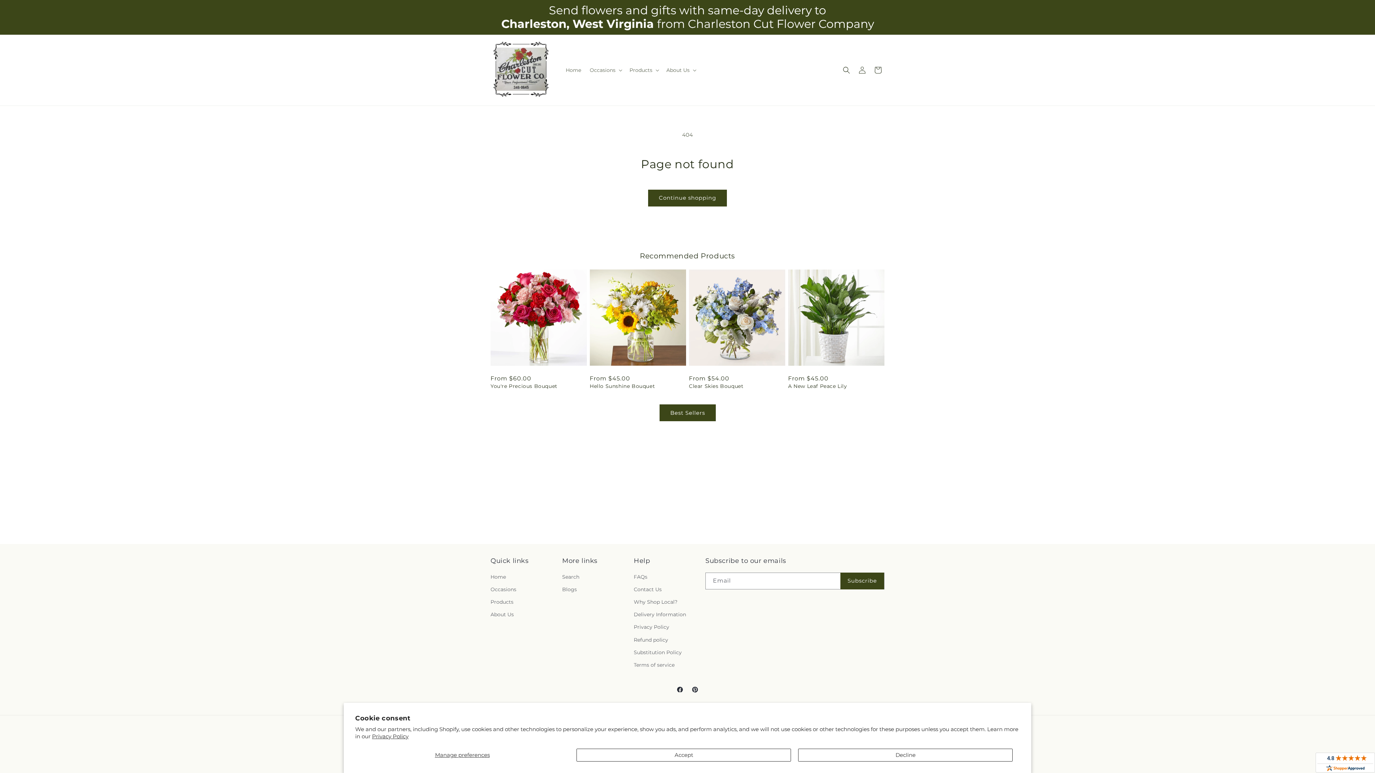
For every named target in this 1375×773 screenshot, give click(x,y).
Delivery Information (660, 614)
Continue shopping (687, 197)
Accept (684, 755)
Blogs (569, 589)
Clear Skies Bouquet (716, 386)
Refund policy (651, 640)
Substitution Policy (658, 652)
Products (502, 602)
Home (498, 577)
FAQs (640, 577)
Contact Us (648, 589)
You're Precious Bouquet (524, 386)
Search (570, 577)
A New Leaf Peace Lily (817, 386)
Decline (906, 755)
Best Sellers (687, 412)
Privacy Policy (390, 736)
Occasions (503, 589)
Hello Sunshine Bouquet (622, 386)
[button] (605, 70)
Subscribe (862, 580)
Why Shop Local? (655, 602)
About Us (502, 614)
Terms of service (654, 665)
